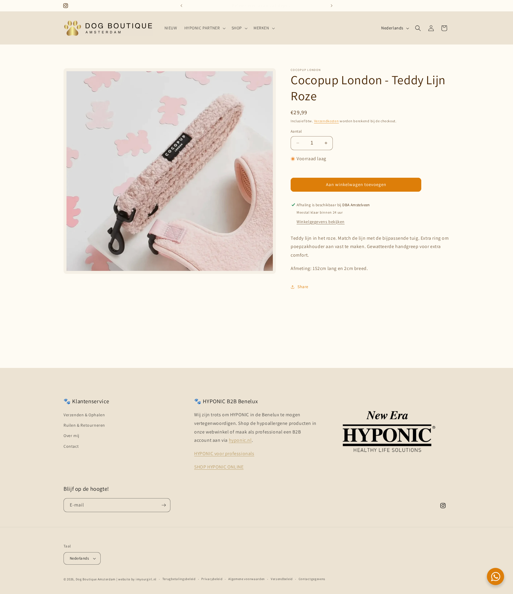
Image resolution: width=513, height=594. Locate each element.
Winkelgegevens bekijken (321, 221)
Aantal (296, 131)
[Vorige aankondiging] (181, 5)
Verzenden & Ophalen (84, 414)
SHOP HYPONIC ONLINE (218, 467)
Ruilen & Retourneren (84, 425)
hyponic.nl (240, 440)
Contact (71, 446)
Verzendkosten (326, 121)
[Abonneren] (163, 505)
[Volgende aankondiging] (331, 5)
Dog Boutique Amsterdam (95, 579)
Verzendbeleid (282, 579)
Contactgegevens (312, 579)
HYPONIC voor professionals (224, 453)
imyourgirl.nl (146, 579)
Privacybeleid (211, 579)
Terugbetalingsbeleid (179, 579)
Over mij (71, 435)
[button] (204, 28)
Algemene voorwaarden (246, 579)
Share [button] (302, 286)
